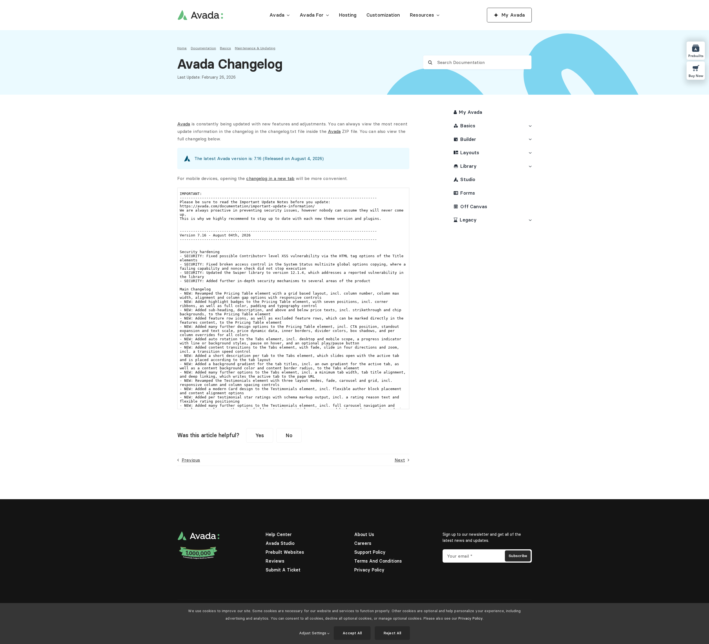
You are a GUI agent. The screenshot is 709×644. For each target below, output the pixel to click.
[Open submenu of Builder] (529, 139)
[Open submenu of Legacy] (529, 220)
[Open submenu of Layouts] (529, 153)
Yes (259, 435)
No (289, 435)
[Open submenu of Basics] (529, 126)
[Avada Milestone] (198, 548)
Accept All (352, 633)
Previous (191, 460)
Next (400, 460)
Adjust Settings (313, 633)
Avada (183, 124)
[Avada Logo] (200, 12)
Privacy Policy (470, 618)
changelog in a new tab (270, 178)
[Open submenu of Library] (529, 166)
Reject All (392, 633)
